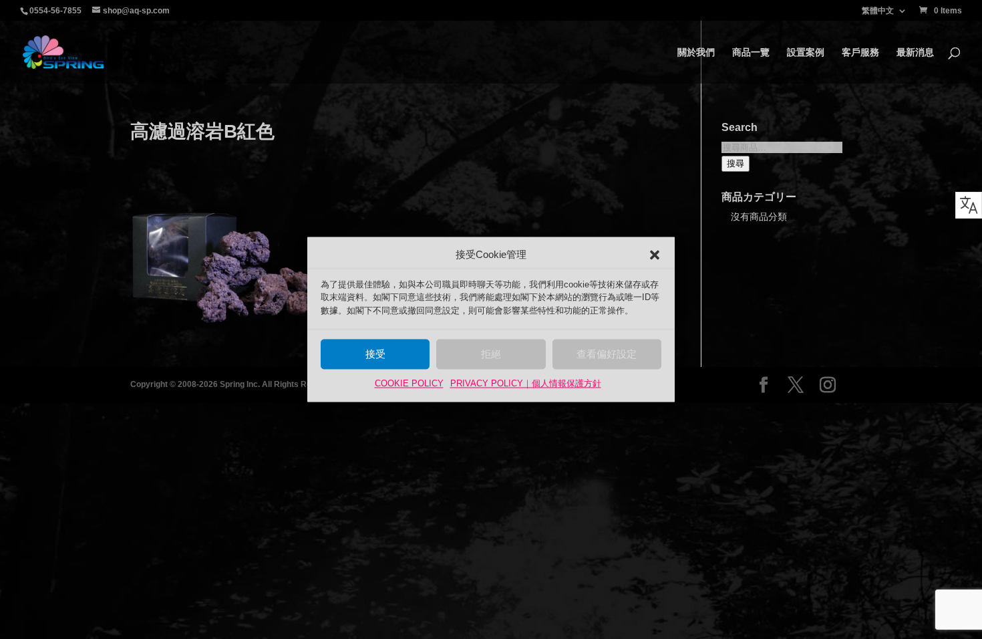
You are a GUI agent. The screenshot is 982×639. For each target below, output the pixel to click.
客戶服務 (860, 52)
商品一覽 (751, 52)
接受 (375, 354)
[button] (654, 254)
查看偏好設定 (607, 354)
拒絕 (491, 354)
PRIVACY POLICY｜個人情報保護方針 (525, 384)
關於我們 (696, 52)
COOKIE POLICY (409, 384)
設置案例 (805, 52)
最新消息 (915, 52)
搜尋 (735, 163)
